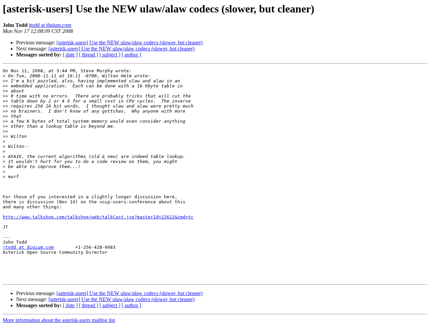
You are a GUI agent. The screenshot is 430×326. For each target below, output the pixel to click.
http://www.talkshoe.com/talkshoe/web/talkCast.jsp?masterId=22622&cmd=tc (98, 216)
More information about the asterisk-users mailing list (59, 320)
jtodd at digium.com (50, 25)
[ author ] (131, 54)
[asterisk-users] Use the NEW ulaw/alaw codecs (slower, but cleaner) (129, 42)
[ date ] (70, 54)
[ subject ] (109, 54)
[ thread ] (88, 54)
